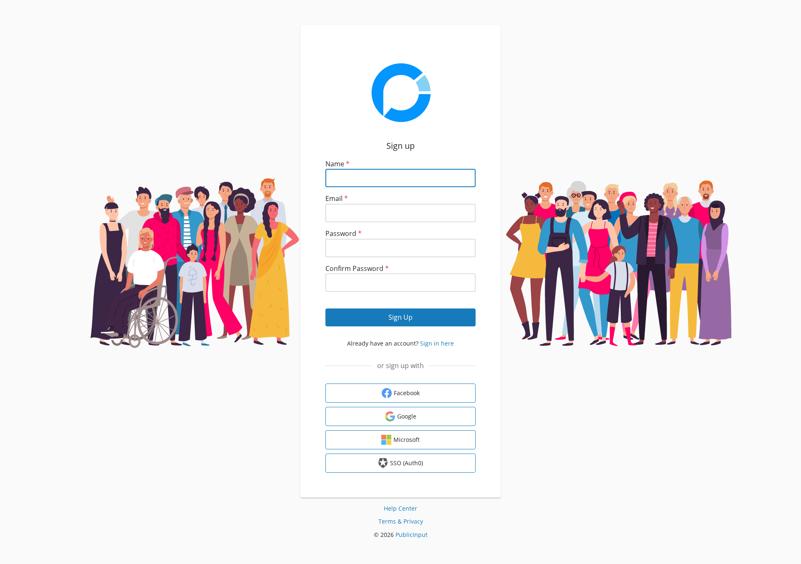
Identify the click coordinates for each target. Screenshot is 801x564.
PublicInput (411, 535)
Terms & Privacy (400, 521)
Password (343, 233)
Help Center (400, 508)
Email (336, 198)
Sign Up (400, 317)
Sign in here (437, 343)
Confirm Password (357, 268)
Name (337, 163)
